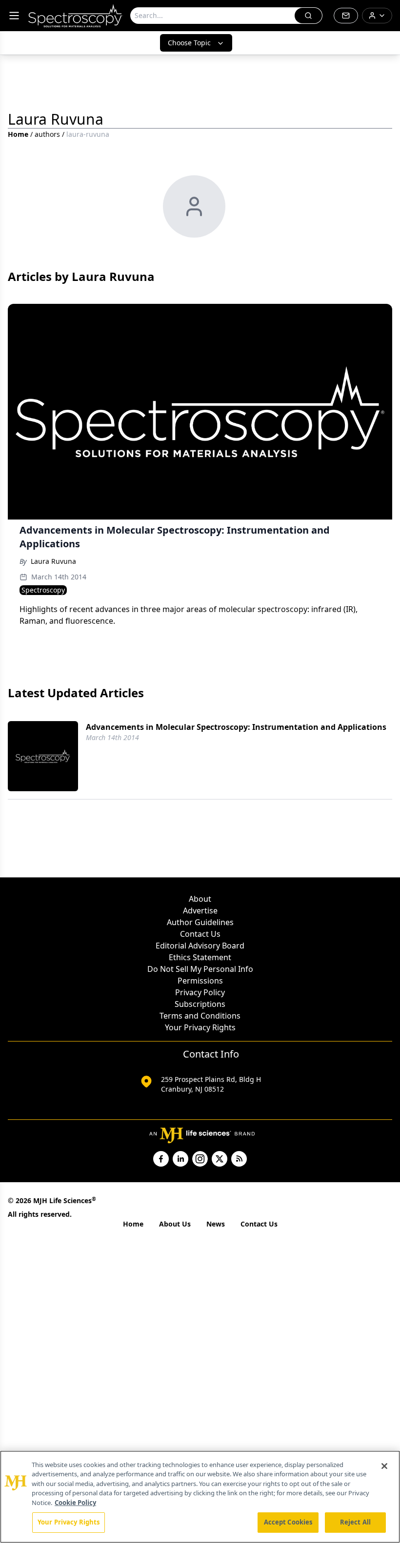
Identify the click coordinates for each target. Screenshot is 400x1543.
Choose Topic (189, 42)
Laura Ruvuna (53, 561)
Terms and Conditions (200, 1015)
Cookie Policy (75, 1502)
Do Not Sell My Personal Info (200, 969)
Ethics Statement (200, 957)
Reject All (355, 1522)
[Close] (384, 1466)
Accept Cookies (288, 1522)
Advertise (200, 910)
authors (47, 134)
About (200, 898)
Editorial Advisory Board (200, 945)
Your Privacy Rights (200, 1027)
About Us (175, 1223)
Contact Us (200, 934)
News (215, 1223)
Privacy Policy (200, 992)
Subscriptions (200, 1004)
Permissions (200, 980)
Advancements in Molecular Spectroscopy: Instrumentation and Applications (236, 727)
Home (18, 134)
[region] (200, 1496)
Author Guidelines (200, 922)
